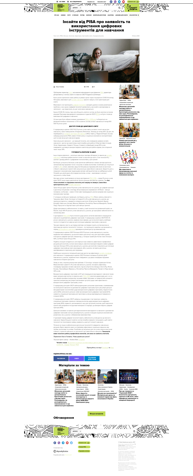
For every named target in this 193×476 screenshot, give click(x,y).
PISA (101, 92)
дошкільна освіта (131, 138)
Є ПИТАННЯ (75, 15)
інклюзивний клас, (124, 167)
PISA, (61, 36)
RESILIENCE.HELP (101, 1)
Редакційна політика (84, 451)
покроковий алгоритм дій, (126, 102)
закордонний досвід (99, 36)
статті (70, 92)
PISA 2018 (93, 178)
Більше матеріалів (96, 414)
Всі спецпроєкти (75, 1)
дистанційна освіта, (88, 36)
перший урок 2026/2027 (83, 391)
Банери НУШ (82, 447)
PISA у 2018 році (90, 119)
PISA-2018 (66, 216)
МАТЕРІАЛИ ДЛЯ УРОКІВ (99, 15)
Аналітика (111, 15)
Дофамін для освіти (121, 15)
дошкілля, (122, 138)
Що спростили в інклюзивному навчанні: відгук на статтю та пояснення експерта (128, 172)
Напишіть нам (131, 1)
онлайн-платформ (105, 253)
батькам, (66, 36)
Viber (112, 348)
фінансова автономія (125, 104)
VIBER (76, 358)
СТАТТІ (69, 15)
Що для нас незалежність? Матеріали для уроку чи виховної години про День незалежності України (107, 396)
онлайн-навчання (77, 100)
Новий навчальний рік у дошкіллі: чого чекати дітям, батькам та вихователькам (128, 143)
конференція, (131, 387)
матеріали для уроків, (104, 391)
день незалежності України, (106, 387)
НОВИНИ (63, 15)
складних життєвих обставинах (74, 134)
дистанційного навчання (66, 229)
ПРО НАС (56, 15)
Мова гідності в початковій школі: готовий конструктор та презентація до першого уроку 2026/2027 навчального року (85, 397)
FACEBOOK (61, 358)
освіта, (126, 389)
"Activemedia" (68, 455)
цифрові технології (79, 105)
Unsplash (82, 340)
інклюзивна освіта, (125, 165)
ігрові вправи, (102, 389)
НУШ (112, 391)
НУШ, (129, 100)
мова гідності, (80, 389)
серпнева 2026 (133, 389)
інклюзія (133, 167)
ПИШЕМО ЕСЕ (90, 1)
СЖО (60, 167)
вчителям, (72, 36)
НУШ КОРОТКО (133, 15)
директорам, (79, 36)
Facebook (105, 348)
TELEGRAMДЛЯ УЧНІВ (92, 358)
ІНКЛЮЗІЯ (88, 15)
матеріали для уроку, (82, 387)
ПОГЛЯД (82, 15)
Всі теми (62, 1)
